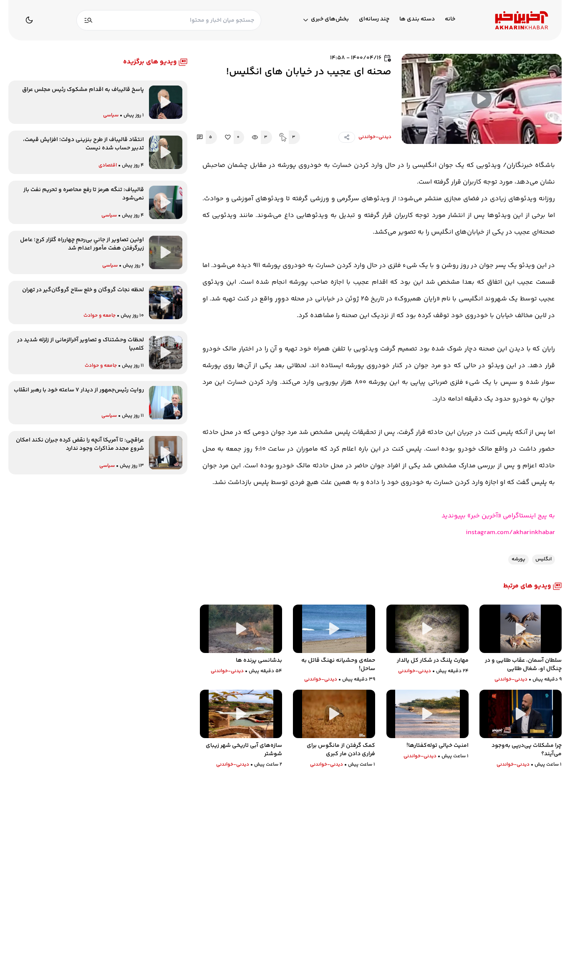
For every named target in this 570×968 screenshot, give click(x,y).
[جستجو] (88, 20)
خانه (450, 19)
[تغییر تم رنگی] (29, 20)
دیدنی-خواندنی (374, 137)
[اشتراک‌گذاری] (346, 137)
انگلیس (543, 559)
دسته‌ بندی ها (417, 19)
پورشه (518, 559)
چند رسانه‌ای (374, 19)
